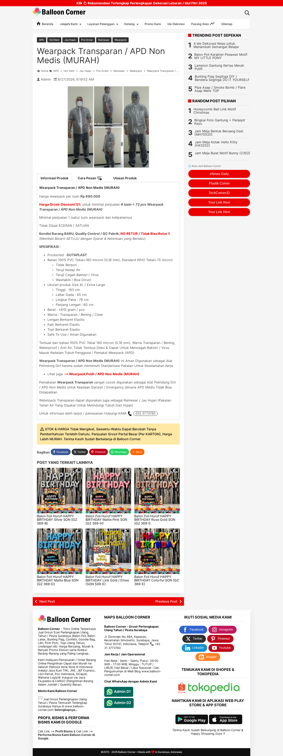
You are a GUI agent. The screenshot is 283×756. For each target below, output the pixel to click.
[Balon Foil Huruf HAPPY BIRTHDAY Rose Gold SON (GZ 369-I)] (157, 490)
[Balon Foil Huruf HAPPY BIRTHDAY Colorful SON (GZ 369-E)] (157, 551)
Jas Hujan (70, 39)
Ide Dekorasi (176, 24)
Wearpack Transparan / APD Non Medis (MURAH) (101, 55)
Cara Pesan (87, 178)
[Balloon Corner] (59, 12)
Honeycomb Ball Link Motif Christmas (215, 111)
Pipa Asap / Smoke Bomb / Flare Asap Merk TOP (220, 89)
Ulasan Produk (125, 178)
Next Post (47, 601)
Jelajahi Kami (68, 24)
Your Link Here (219, 202)
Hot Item (54, 39)
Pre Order (87, 39)
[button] (137, 452)
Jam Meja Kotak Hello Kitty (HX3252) (216, 143)
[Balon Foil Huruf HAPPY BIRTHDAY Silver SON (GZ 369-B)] (59, 490)
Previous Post (166, 601)
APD (41, 39)
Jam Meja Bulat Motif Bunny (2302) (222, 153)
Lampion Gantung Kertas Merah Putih (219, 67)
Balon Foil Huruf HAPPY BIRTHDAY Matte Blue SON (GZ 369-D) (58, 580)
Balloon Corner (127, 752)
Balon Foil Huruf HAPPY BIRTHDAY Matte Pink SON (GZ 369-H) (106, 519)
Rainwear (103, 39)
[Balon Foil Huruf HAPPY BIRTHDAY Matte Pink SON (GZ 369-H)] (108, 490)
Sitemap (226, 24)
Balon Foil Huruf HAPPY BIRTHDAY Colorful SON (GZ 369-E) (156, 580)
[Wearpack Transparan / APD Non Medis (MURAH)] (108, 127)
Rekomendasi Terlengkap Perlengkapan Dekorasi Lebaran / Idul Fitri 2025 (141, 3)
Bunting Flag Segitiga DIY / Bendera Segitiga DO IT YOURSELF (222, 78)
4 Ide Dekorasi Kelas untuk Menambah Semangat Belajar (216, 45)
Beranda (47, 24)
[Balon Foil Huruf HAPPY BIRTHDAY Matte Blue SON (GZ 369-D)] (59, 551)
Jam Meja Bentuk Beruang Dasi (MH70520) (219, 132)
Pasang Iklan (200, 24)
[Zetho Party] (181, 692)
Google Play (195, 720)
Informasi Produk (54, 178)
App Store (228, 720)
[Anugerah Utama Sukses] (213, 692)
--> (101, 374)
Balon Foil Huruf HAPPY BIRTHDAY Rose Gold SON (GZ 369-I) (154, 519)
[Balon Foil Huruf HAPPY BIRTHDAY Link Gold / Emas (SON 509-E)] (108, 551)
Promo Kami (153, 24)
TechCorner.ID (219, 193)
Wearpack (121, 39)
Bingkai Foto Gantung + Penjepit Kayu (219, 121)
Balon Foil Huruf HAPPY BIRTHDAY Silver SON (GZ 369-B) (57, 519)
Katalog (129, 24)
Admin (46, 79)
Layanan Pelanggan (100, 24)
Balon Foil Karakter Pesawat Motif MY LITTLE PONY (220, 56)
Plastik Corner (219, 183)
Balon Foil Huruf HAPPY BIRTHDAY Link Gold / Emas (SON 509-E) (107, 580)
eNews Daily (219, 174)
